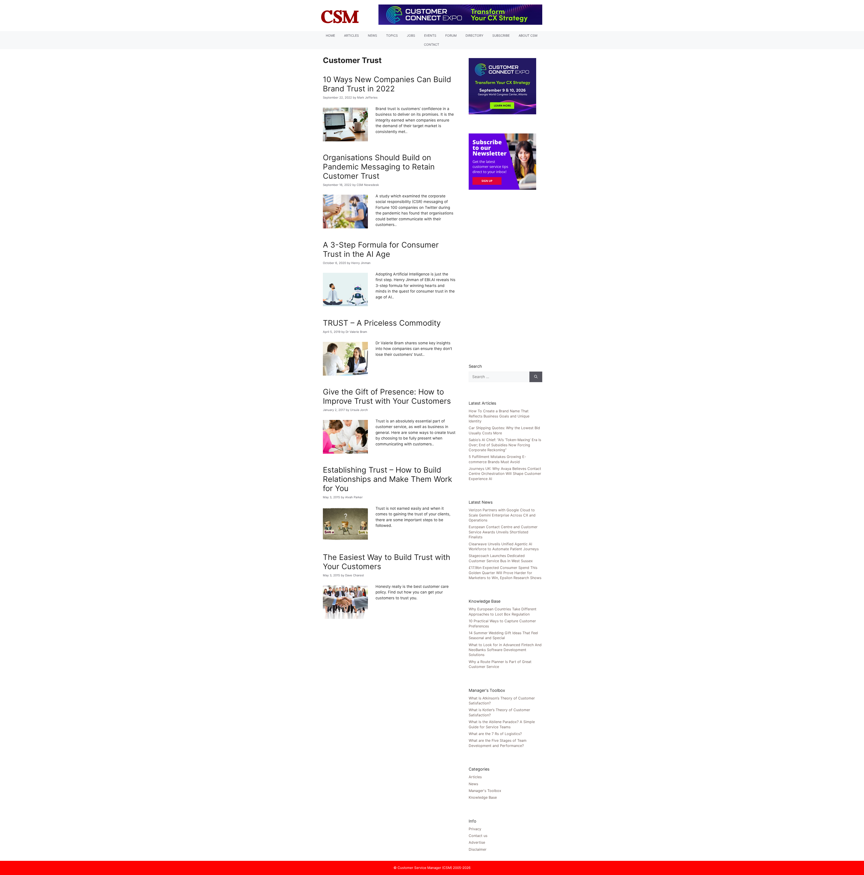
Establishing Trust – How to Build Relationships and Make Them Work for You (387, 479)
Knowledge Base (483, 797)
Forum (451, 35)
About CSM (528, 35)
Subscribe (501, 35)
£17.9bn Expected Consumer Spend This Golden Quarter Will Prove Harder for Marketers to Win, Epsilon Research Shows (505, 572)
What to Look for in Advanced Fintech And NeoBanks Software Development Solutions (505, 650)
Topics (392, 35)
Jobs (411, 35)
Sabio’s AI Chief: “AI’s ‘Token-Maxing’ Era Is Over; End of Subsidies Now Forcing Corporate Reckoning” (505, 445)
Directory (474, 35)
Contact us (478, 835)
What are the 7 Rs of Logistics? (495, 733)
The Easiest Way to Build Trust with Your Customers (386, 562)
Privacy (475, 829)
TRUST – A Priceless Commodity (382, 322)
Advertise (477, 842)
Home (330, 35)
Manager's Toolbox (485, 790)
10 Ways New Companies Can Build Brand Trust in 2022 (387, 84)
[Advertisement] (502, 276)
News (372, 35)
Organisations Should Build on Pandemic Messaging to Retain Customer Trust (379, 166)
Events (430, 35)
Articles (351, 35)
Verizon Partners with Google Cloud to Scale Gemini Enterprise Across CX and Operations (502, 515)
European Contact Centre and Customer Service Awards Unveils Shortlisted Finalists (503, 532)
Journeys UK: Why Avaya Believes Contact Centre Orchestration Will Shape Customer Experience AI (505, 473)
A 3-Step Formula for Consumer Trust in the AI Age (381, 249)
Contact (431, 44)
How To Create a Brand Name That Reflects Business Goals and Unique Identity (499, 416)
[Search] (535, 377)
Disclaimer (477, 849)
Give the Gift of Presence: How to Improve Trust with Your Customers (387, 396)
